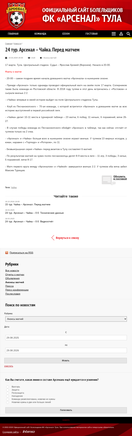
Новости (17, 44)
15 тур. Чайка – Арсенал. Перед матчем (27, 204)
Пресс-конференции (17, 289)
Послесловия (12, 293)
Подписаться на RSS (21, 252)
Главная (8, 44)
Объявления (12, 278)
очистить (8, 366)
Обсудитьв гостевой (120, 177)
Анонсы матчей (14, 282)
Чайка (14, 187)
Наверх (66, 420)
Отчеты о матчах (14, 274)
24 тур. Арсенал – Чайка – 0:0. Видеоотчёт (29, 221)
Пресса (9, 286)
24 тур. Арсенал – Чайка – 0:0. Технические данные (34, 212)
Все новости (12, 270)
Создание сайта (11, 432)
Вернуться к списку (67, 238)
